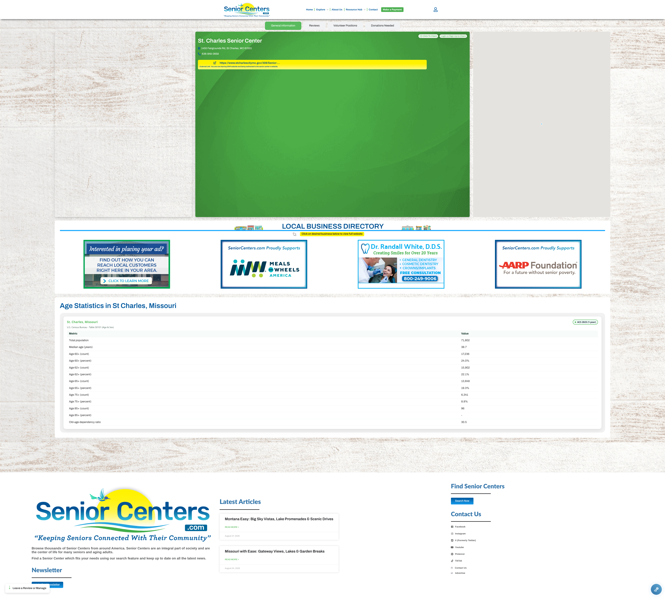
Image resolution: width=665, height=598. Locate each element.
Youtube (459, 547)
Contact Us (461, 568)
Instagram (460, 533)
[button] (27, 588)
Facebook (460, 527)
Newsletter (47, 570)
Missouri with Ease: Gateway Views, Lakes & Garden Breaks (275, 551)
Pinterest (460, 554)
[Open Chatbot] (656, 589)
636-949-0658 (210, 54)
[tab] (283, 26)
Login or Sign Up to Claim (453, 36)
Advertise (460, 573)
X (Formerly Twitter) (465, 540)
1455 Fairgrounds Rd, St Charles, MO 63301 (226, 48)
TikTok (458, 561)
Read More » (232, 527)
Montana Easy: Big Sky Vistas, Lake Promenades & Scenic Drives (279, 519)
